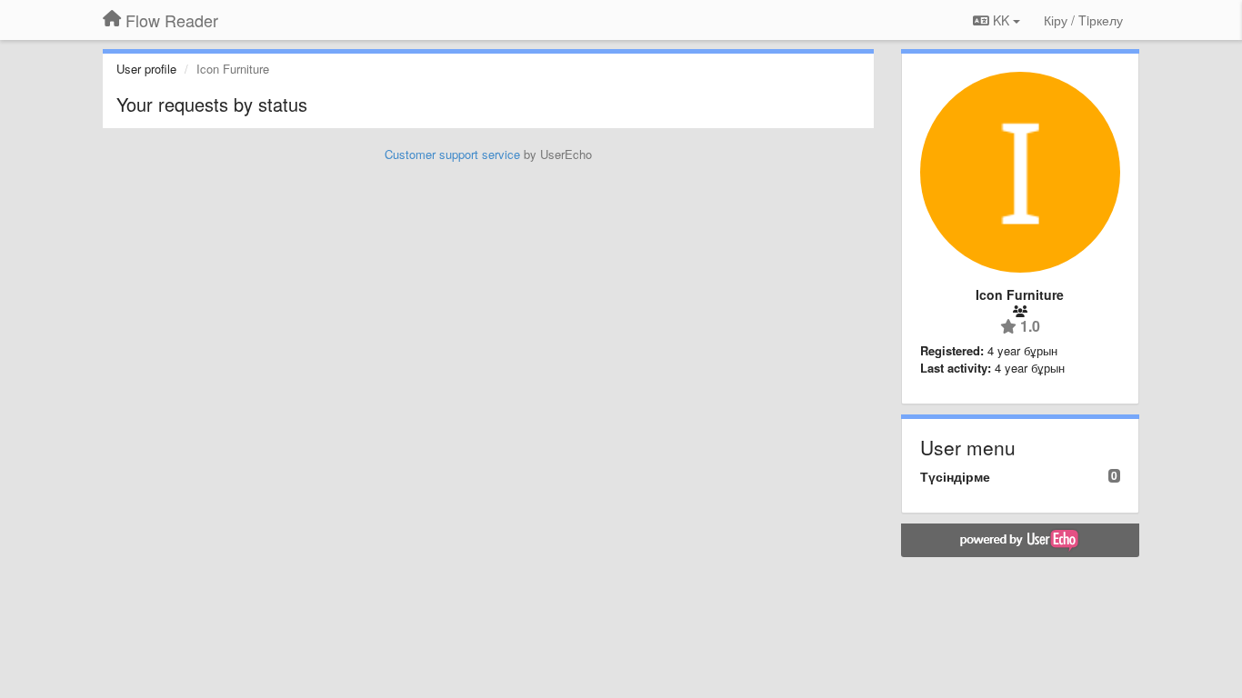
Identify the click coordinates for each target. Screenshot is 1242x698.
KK (1001, 20)
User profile (146, 68)
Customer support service (452, 154)
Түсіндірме (955, 476)
